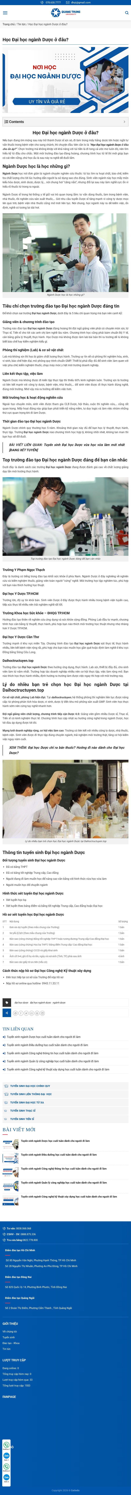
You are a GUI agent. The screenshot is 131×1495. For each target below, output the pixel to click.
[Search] (126, 12)
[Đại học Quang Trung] (65, 13)
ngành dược (59, 1002)
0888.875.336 (28, 1234)
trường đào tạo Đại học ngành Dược (66, 306)
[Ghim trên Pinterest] (37, 1013)
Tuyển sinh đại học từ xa (27, 1102)
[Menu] (5, 13)
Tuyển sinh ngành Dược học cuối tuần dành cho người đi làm (44, 1037)
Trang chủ (9, 24)
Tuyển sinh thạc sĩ (22, 1110)
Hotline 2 (6, 1471)
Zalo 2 (6, 1482)
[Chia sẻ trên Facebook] (20, 1013)
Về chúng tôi (10, 1331)
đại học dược (21, 1002)
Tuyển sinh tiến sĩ (22, 1119)
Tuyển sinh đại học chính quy (30, 1086)
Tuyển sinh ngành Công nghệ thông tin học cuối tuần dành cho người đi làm (52, 1053)
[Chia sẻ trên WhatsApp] (15, 1013)
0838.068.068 (23, 1228)
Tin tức (21, 24)
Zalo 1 (6, 1460)
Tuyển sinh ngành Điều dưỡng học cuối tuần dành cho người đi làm (47, 1045)
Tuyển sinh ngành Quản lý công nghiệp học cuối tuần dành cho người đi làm (53, 1061)
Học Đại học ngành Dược (58, 132)
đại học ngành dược (40, 1002)
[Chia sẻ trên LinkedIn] (42, 1013)
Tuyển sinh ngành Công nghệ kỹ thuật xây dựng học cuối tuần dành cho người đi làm (58, 1069)
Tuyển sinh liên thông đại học (31, 1094)
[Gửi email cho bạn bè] (31, 1013)
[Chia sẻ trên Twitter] (26, 1013)
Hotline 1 (6, 1449)
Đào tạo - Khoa (11, 1343)
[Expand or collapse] (124, 122)
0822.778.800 (30, 1240)
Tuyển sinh (9, 1337)
